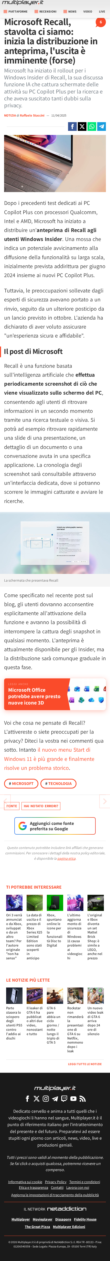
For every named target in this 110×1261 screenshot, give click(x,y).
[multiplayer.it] (55, 1088)
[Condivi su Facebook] (72, 126)
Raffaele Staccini (32, 115)
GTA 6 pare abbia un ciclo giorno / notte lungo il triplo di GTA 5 (53, 1025)
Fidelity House (85, 1219)
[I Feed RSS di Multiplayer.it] (83, 1098)
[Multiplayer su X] (37, 1098)
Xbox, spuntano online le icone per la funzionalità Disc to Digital (54, 930)
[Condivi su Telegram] (101, 126)
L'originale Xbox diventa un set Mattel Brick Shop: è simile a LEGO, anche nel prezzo (94, 936)
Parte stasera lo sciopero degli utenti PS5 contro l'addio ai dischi (14, 1023)
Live (102, 11)
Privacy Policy (56, 1181)
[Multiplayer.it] (22, 2)
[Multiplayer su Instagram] (46, 1098)
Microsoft (21, 783)
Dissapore (63, 1219)
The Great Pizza (37, 1226)
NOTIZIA (10, 115)
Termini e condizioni (84, 1181)
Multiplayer (21, 1219)
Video (87, 11)
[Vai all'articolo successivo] (5, 801)
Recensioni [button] (48, 11)
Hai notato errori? (41, 806)
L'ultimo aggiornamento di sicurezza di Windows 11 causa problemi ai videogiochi (74, 936)
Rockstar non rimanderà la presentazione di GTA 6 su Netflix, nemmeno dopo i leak (75, 1029)
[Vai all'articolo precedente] (105, 801)
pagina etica (66, 858)
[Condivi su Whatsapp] (91, 126)
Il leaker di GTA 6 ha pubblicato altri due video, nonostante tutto (35, 1021)
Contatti (57, 1187)
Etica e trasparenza (33, 1187)
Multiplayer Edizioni (69, 1226)
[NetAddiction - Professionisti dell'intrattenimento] (66, 1209)
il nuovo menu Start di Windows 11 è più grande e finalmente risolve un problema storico (49, 758)
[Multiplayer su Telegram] (55, 1098)
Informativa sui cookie (25, 1181)
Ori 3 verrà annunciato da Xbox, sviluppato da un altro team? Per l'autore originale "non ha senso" (14, 936)
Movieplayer (42, 1219)
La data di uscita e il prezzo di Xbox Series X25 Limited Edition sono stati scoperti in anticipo (34, 936)
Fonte (11, 806)
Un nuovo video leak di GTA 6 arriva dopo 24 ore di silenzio (95, 1021)
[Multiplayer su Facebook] (27, 1098)
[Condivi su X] (82, 126)
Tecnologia (58, 783)
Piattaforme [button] (18, 11)
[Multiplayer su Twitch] (64, 1098)
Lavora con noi (77, 1187)
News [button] (72, 11)
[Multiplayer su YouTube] (73, 1098)
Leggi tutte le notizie (85, 1064)
